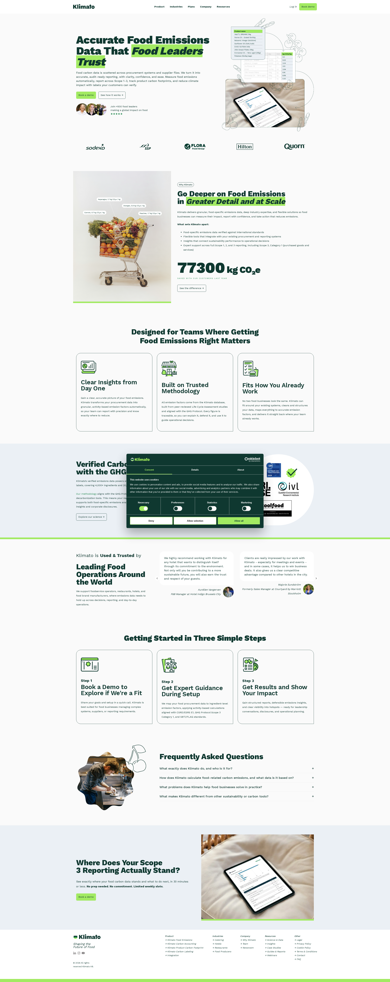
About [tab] (240, 469)
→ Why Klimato (248, 940)
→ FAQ (297, 959)
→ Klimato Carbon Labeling (179, 951)
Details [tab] (195, 469)
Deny (151, 520)
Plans (191, 6)
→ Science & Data (274, 940)
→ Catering (217, 940)
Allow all (238, 520)
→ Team (244, 944)
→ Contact (299, 955)
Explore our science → (91, 516)
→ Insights (270, 944)
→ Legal (298, 940)
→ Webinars (271, 955)
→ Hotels (216, 944)
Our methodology (86, 493)
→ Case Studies (273, 947)
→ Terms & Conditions (305, 951)
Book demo (308, 6)
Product (159, 6)
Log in (293, 6)
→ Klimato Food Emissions (178, 940)
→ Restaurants (219, 947)
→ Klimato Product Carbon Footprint (184, 947)
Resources (223, 6)
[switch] (178, 508)
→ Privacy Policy (302, 944)
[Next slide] (316, 578)
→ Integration (172, 955)
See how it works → (112, 95)
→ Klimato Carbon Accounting (180, 944)
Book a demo (86, 95)
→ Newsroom (247, 947)
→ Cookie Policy (302, 947)
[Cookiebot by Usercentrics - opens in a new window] (247, 459)
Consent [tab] (149, 469)
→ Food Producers (221, 951)
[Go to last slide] (157, 578)
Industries (176, 6)
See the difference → (192, 288)
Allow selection (195, 520)
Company (205, 6)
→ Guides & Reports (275, 951)
